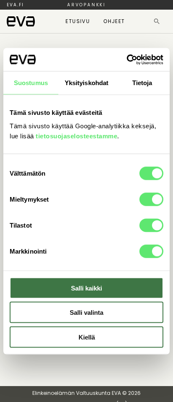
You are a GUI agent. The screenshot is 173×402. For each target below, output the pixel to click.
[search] (157, 21)
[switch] (151, 199)
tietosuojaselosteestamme (76, 135)
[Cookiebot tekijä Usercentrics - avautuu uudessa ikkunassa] (126, 59)
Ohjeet (114, 21)
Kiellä (87, 336)
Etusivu (78, 21)
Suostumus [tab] (31, 82)
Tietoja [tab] (142, 82)
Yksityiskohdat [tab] (86, 82)
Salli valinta (86, 312)
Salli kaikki (86, 287)
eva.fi (15, 5)
